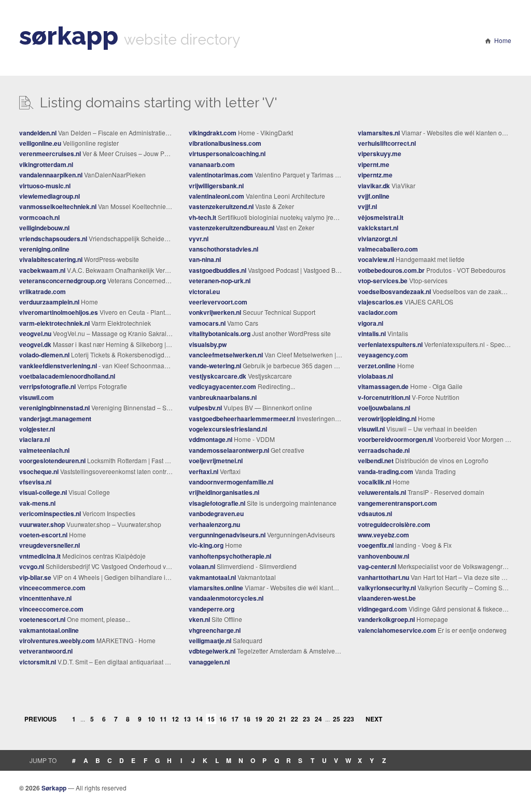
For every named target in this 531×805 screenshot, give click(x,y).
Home (502, 40)
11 (163, 719)
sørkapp (68, 35)
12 (175, 719)
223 (348, 719)
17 (235, 719)
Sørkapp (53, 788)
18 (246, 719)
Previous (40, 719)
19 (258, 719)
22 (294, 719)
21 (282, 719)
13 (187, 719)
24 (318, 719)
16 (223, 719)
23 (306, 719)
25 (336, 719)
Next (374, 719)
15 (211, 719)
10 (151, 719)
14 (199, 719)
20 (270, 719)
